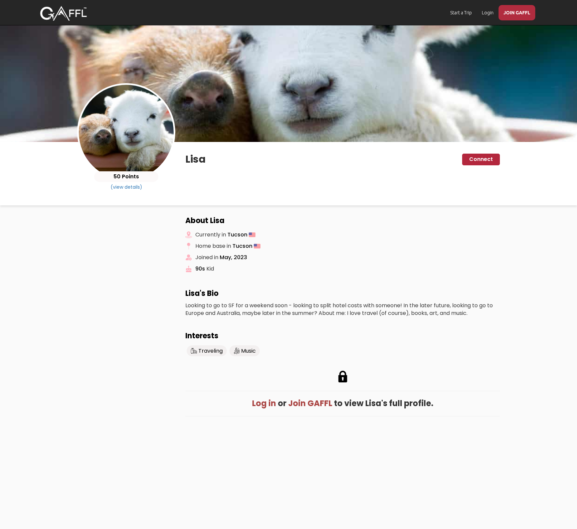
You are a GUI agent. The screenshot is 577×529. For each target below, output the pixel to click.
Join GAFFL (310, 403)
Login (488, 12)
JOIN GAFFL (517, 12)
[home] (63, 13)
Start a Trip (461, 12)
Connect (481, 159)
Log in (264, 403)
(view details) (126, 187)
